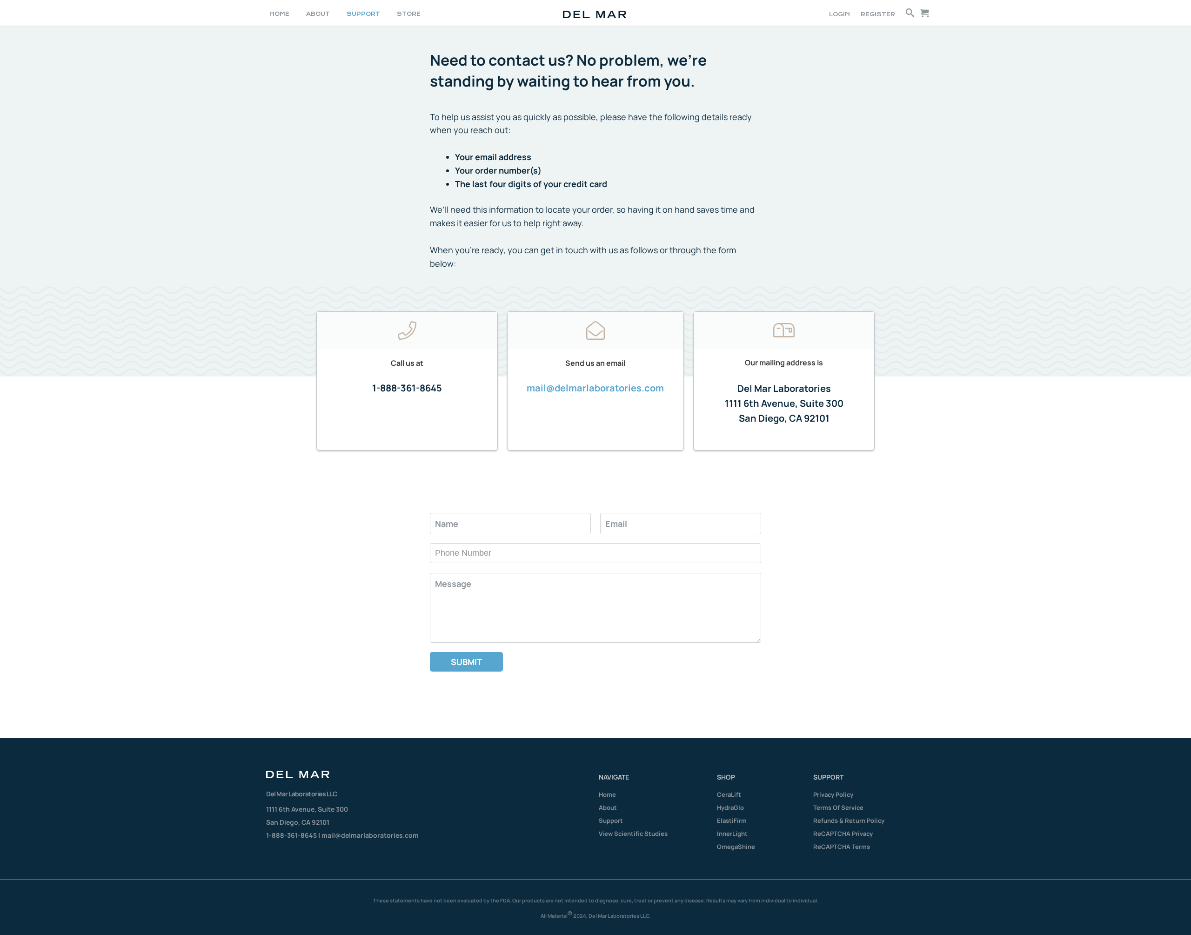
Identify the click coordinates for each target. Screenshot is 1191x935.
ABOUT (318, 14)
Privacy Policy (833, 794)
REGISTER (878, 14)
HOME (279, 14)
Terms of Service (838, 807)
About (608, 807)
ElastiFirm (732, 820)
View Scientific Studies (633, 833)
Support (611, 820)
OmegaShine (736, 846)
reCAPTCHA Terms (841, 846)
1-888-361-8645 (407, 388)
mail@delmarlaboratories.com (595, 388)
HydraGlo (730, 807)
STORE (409, 14)
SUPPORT (363, 14)
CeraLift (729, 794)
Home (607, 794)
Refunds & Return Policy (848, 820)
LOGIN (839, 14)
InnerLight (732, 833)
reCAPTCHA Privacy (843, 833)
